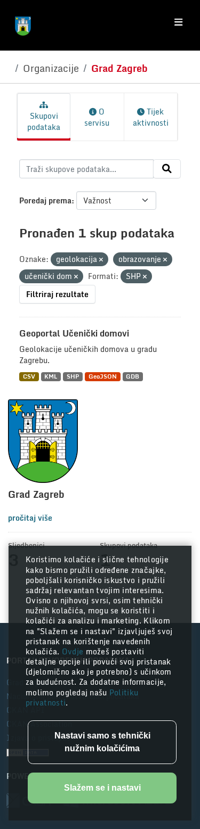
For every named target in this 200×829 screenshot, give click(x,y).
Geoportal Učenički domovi (74, 333)
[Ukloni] (101, 260)
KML (50, 376)
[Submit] (167, 168)
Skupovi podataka (43, 121)
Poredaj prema (45, 200)
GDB (132, 376)
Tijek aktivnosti (151, 117)
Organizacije (51, 68)
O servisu (96, 117)
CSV (29, 376)
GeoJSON (103, 376)
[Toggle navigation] (178, 22)
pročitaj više (30, 518)
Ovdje (74, 651)
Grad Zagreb (119, 68)
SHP (73, 376)
